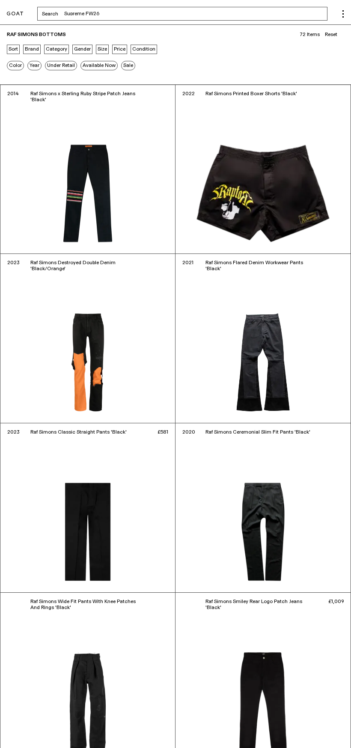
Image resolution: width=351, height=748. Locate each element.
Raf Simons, (34, 729)
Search (117, 14)
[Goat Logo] (15, 14)
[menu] (343, 14)
